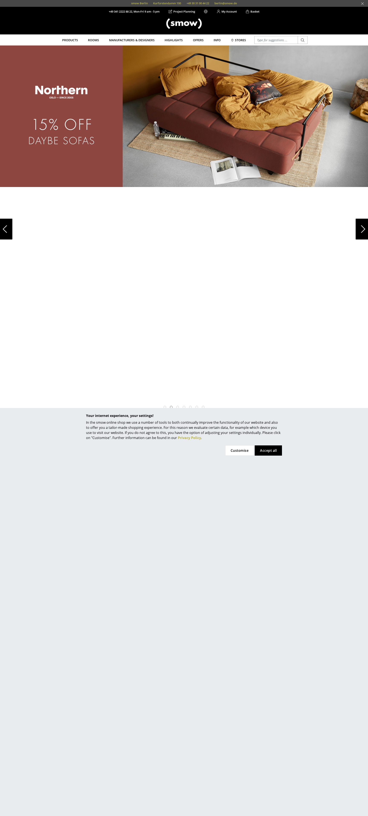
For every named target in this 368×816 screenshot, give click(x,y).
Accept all (268, 450)
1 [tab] (165, 407)
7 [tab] (203, 407)
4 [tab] (184, 407)
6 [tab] (197, 407)
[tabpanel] (184, 116)
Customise (240, 450)
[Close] (362, 3)
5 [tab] (190, 407)
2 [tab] (171, 407)
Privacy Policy (189, 437)
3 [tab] (177, 407)
